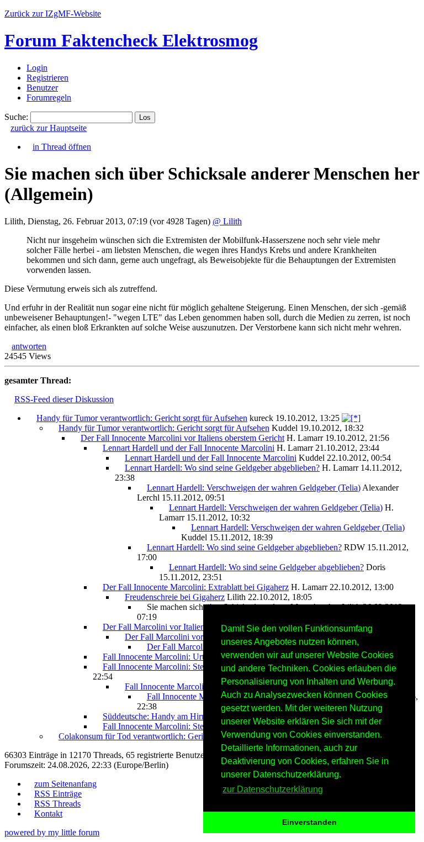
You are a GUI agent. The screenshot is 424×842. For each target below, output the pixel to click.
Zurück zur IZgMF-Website (52, 13)
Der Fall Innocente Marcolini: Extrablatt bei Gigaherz (196, 587)
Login (36, 67)
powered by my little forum (51, 832)
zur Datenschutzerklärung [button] (272, 789)
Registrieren (47, 77)
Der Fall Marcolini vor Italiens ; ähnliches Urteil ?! (190, 627)
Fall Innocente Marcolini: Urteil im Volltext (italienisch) (199, 656)
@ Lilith (227, 221)
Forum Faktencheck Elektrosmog (131, 40)
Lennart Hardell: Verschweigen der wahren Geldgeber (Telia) (254, 487)
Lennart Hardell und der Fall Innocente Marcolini (188, 447)
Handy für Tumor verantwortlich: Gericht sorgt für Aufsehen (141, 418)
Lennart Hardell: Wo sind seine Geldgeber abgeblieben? (222, 467)
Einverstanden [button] (309, 822)
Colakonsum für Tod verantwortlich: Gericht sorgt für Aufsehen (169, 736)
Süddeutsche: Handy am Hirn (154, 716)
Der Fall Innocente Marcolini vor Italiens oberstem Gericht (182, 438)
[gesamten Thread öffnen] (351, 418)
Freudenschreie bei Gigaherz (175, 597)
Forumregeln (48, 97)
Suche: (16, 117)
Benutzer (42, 87)
